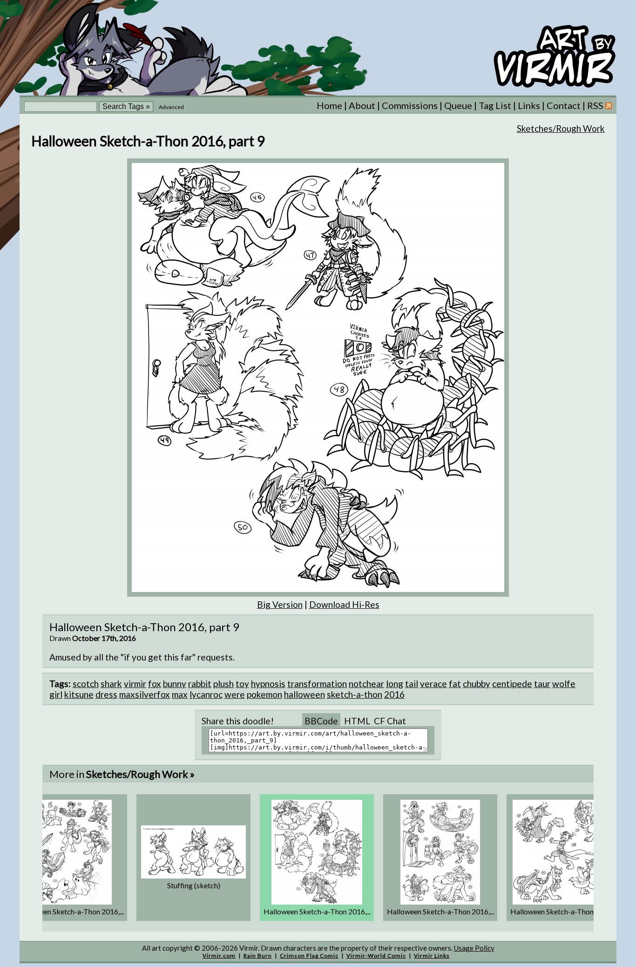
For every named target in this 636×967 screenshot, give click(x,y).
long (394, 683)
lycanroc (206, 694)
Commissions (410, 105)
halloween (304, 694)
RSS (596, 105)
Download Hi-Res (344, 604)
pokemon (264, 694)
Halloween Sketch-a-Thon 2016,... (70, 911)
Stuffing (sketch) (193, 885)
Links (529, 105)
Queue (458, 105)
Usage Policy (474, 948)
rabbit (199, 683)
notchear (366, 683)
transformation (317, 683)
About (362, 105)
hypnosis (268, 683)
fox (154, 683)
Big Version (280, 604)
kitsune (79, 694)
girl (55, 694)
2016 (394, 694)
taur (542, 683)
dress (106, 694)
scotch (86, 683)
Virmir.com (219, 955)
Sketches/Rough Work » (140, 774)
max (180, 694)
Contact (564, 105)
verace (433, 683)
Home (329, 105)
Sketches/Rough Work (561, 128)
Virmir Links (432, 955)
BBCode (321, 720)
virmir (135, 683)
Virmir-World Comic (376, 955)
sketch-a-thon (354, 694)
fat (455, 683)
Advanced (171, 106)
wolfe (563, 683)
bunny (174, 683)
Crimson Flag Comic (309, 955)
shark (111, 683)
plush (223, 683)
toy (242, 683)
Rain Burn (258, 955)
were (234, 694)
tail (411, 683)
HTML (357, 720)
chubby (476, 683)
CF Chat (390, 720)
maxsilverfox (144, 694)
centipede (512, 683)
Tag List (495, 105)
